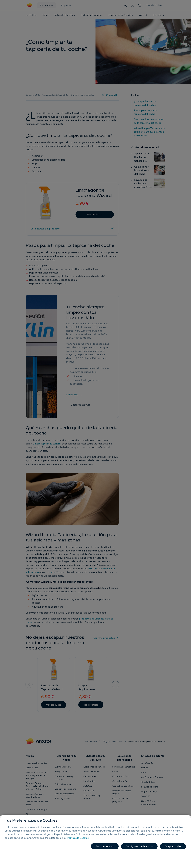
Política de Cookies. (78, 837)
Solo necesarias (105, 846)
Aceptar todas (173, 846)
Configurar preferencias (139, 846)
